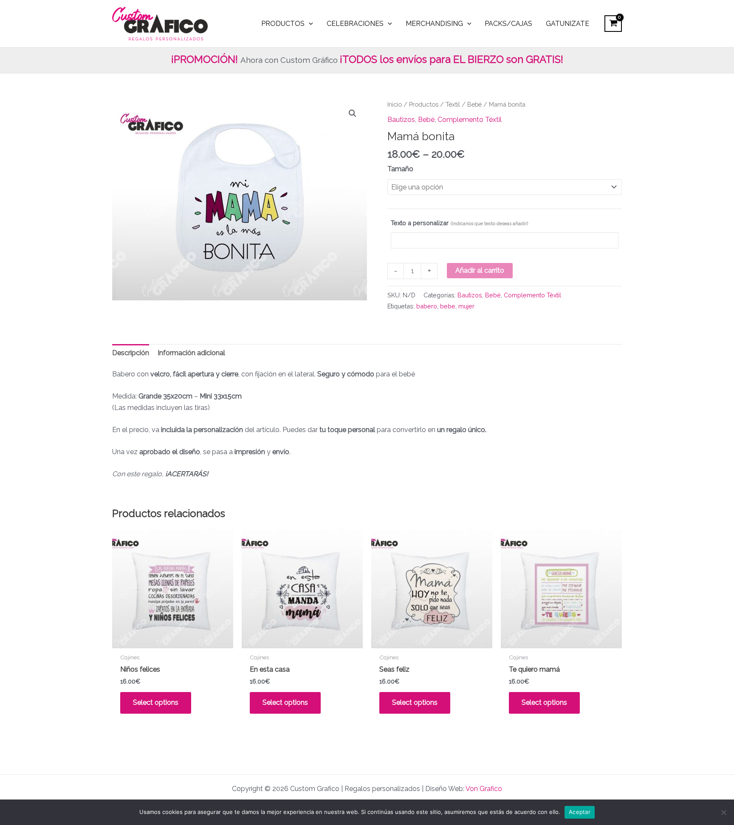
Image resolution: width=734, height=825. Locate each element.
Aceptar (579, 811)
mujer (466, 306)
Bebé (474, 104)
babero (426, 306)
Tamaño (400, 169)
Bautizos (401, 120)
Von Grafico (484, 789)
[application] (309, 23)
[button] (352, 113)
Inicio (394, 104)
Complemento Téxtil (470, 120)
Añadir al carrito (479, 270)
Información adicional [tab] (191, 353)
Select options (155, 702)
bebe (447, 306)
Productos (423, 104)
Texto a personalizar (459, 222)
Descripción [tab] (130, 353)
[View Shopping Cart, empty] (613, 23)
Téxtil (453, 104)
